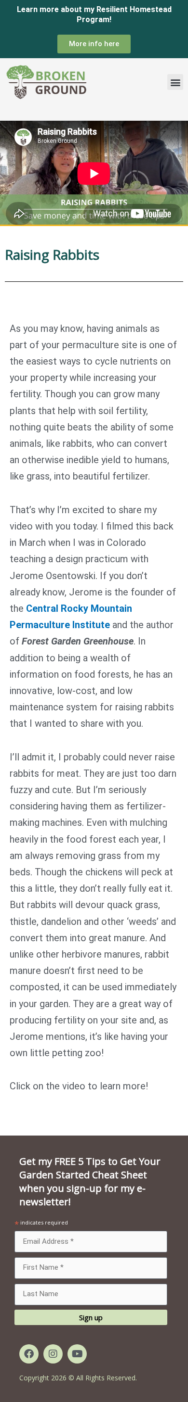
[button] (175, 82)
